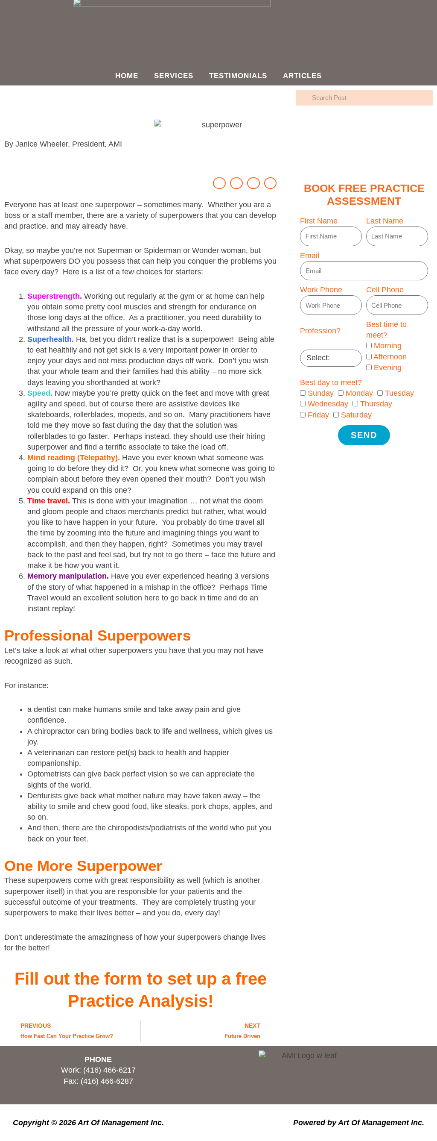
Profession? (320, 330)
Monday (359, 393)
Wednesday (328, 404)
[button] (219, 183)
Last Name (384, 221)
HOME (126, 76)
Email (309, 255)
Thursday (376, 404)
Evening (388, 367)
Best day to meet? (331, 382)
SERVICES (173, 76)
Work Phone (321, 289)
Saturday (356, 415)
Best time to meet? (386, 329)
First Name (319, 221)
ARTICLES (302, 76)
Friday (318, 415)
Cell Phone (385, 289)
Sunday (321, 393)
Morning (388, 345)
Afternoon (390, 357)
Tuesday (399, 393)
